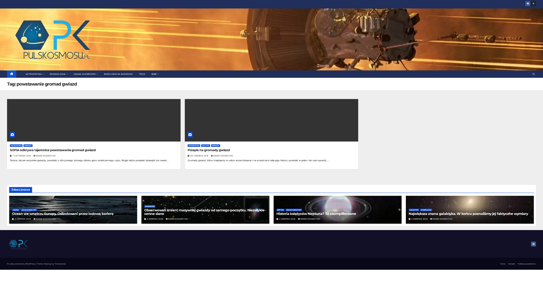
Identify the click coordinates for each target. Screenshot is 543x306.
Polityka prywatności (527, 264)
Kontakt (511, 264)
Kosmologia (58, 74)
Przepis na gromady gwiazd (209, 150)
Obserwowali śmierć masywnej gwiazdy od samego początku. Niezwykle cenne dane (204, 212)
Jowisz (16, 210)
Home (503, 264)
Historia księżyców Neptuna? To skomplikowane (316, 214)
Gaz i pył (205, 145)
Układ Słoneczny (85, 74)
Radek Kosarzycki (46, 156)
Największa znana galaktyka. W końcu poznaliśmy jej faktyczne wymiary (468, 214)
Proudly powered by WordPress (21, 264)
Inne (154, 74)
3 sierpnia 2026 (287, 219)
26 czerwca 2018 (199, 156)
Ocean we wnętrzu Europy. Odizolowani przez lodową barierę (62, 214)
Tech (142, 74)
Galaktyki (414, 210)
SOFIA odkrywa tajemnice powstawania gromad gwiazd (53, 150)
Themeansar (60, 264)
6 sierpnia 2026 (23, 219)
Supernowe (150, 206)
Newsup (47, 264)
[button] (534, 74)
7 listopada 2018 (22, 156)
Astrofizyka (34, 74)
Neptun (280, 210)
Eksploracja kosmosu (118, 74)
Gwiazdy (28, 145)
